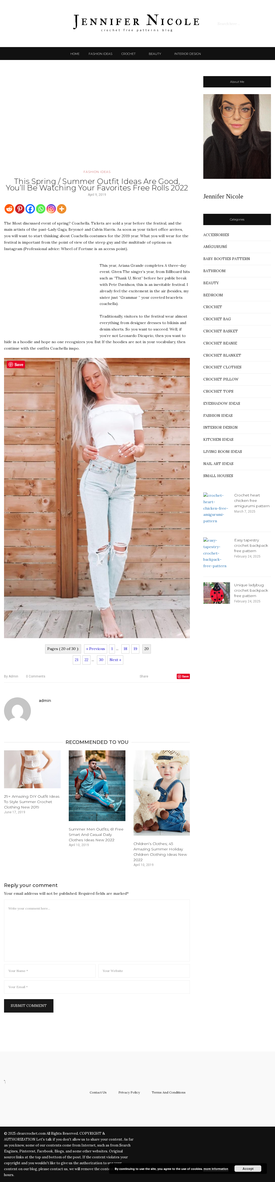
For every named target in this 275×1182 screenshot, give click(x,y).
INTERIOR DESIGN (187, 54)
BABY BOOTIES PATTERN (226, 258)
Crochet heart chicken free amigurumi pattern (252, 500)
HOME (74, 54)
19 (135, 648)
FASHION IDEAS (100, 54)
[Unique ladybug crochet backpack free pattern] (216, 593)
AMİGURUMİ (215, 246)
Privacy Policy (129, 1092)
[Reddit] (9, 209)
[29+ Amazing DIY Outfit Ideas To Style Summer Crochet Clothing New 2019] (32, 769)
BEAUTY (155, 54)
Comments (35, 676)
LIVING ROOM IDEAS (222, 451)
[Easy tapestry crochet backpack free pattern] (216, 553)
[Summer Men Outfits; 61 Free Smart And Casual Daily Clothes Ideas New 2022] (97, 785)
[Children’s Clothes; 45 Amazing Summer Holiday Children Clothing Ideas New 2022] (161, 793)
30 (101, 659)
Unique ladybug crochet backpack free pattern (251, 590)
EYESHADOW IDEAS (221, 403)
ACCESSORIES (216, 234)
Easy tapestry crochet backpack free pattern (251, 545)
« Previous (95, 648)
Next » (115, 659)
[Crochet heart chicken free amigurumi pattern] (216, 508)
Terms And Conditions (169, 1092)
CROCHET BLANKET (222, 355)
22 (86, 659)
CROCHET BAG (217, 319)
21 (76, 659)
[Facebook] (30, 209)
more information (216, 1169)
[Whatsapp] (40, 209)
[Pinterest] (19, 209)
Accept (248, 1168)
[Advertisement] (97, 122)
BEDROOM (213, 295)
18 (125, 648)
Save (185, 676)
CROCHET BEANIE (220, 343)
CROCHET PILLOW (220, 379)
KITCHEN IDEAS (218, 439)
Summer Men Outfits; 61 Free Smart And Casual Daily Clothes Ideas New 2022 (96, 834)
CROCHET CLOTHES (222, 367)
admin (11, 676)
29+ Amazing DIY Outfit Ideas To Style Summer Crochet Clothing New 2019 (31, 802)
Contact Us (98, 1092)
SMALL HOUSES (218, 475)
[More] (61, 209)
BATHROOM (214, 270)
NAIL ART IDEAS (218, 463)
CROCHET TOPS (218, 391)
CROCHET (128, 54)
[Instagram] (51, 209)
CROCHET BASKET (220, 331)
